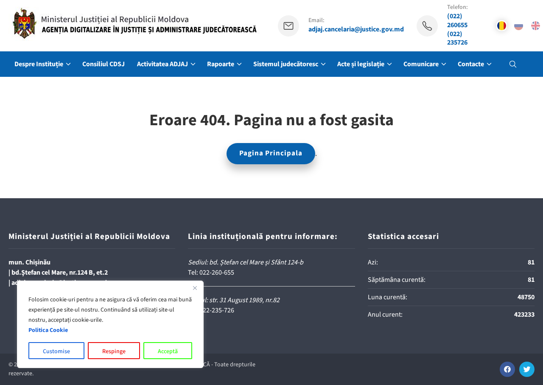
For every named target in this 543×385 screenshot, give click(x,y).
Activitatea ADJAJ (162, 64)
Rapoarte (220, 64)
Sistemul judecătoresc (285, 64)
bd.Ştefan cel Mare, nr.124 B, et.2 (59, 272)
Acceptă (168, 351)
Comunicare (421, 64)
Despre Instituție (38, 64)
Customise (56, 351)
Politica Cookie (48, 330)
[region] (110, 324)
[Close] (195, 288)
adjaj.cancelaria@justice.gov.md (356, 29)
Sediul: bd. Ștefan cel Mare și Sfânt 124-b (245, 262)
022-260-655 (216, 272)
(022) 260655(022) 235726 (457, 29)
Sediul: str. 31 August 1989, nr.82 (234, 300)
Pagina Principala (270, 153)
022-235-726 (216, 310)
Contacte (471, 64)
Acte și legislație (360, 64)
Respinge (114, 351)
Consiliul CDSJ (103, 64)
